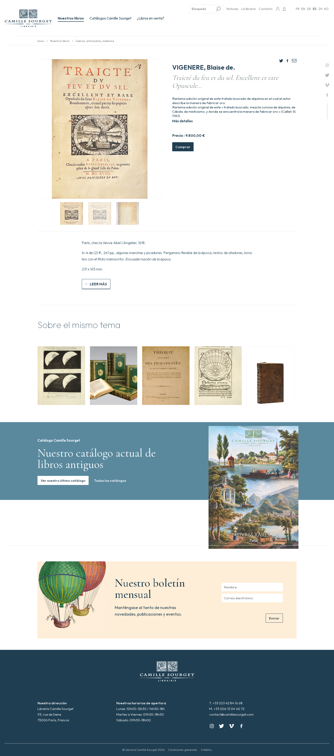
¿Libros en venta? (150, 18)
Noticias (232, 9)
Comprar (182, 147)
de (309, 9)
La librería (248, 9)
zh (320, 9)
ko (326, 9)
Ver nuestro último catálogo (63, 480)
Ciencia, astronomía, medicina (95, 41)
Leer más (98, 284)
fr (297, 9)
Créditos (206, 749)
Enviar (274, 618)
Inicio (40, 41)
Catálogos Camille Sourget (110, 18)
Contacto (266, 9)
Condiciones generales (182, 749)
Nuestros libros (71, 18)
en (303, 9)
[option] (61, 375)
